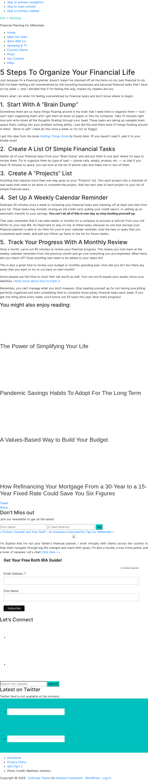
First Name (11, 591)
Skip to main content (21, 6)
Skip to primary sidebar (23, 11)
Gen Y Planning (10, 18)
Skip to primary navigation (25, 2)
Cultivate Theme (39, 778)
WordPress (92, 778)
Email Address (15, 573)
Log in (107, 778)
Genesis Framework (69, 778)
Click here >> (51, 552)
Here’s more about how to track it (37, 281)
